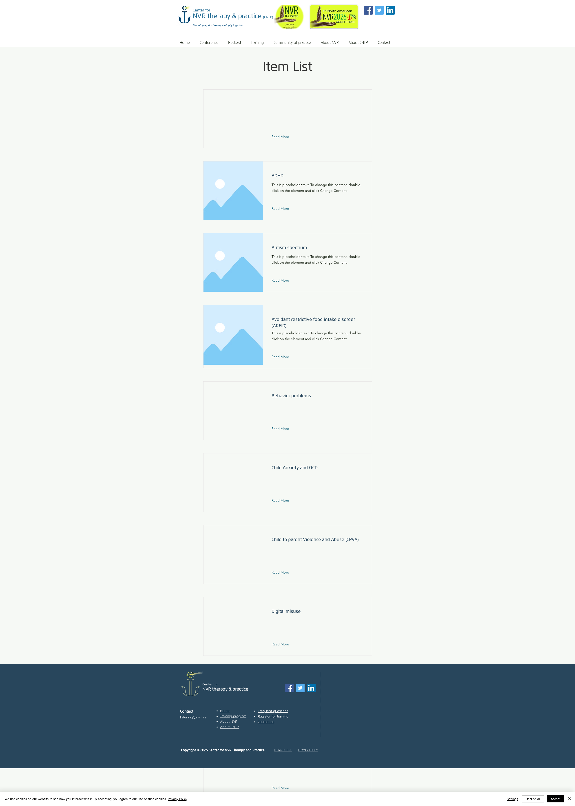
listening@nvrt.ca (193, 717)
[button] (210, 42)
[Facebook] (368, 10)
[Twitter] (379, 10)
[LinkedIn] (390, 10)
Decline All (533, 799)
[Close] (569, 798)
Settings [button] (512, 799)
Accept (555, 799)
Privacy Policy (177, 799)
